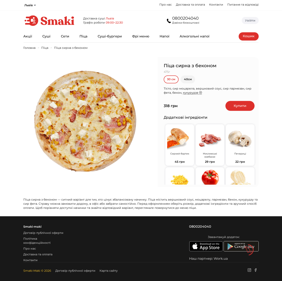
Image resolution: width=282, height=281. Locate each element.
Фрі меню (140, 36)
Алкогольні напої (194, 36)
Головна (29, 48)
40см (188, 79)
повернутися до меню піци (175, 208)
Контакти (216, 4)
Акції (27, 36)
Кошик (249, 36)
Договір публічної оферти (43, 233)
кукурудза (190, 92)
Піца (83, 36)
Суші (46, 36)
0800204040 (185, 18)
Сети (65, 36)
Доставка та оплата (190, 4)
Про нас (165, 4)
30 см (171, 79)
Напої (164, 36)
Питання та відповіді (243, 4)
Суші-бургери (110, 36)
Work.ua (221, 259)
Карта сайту (109, 271)
